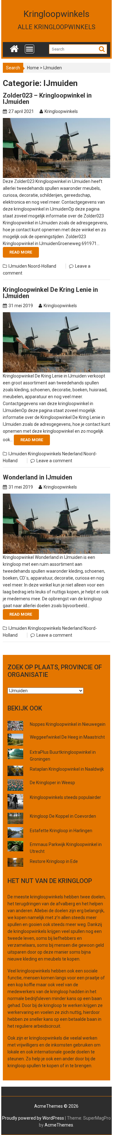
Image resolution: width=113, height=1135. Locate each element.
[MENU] (29, 49)
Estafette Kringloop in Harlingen (61, 830)
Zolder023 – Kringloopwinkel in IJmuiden (47, 98)
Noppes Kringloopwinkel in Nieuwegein (67, 724)
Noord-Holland (42, 266)
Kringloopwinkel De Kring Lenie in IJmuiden (50, 293)
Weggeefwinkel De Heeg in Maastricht (67, 737)
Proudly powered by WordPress (33, 1118)
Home (33, 67)
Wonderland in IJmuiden (37, 477)
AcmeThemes (59, 1124)
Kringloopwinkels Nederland (55, 453)
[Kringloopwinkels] (14, 47)
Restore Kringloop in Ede (54, 861)
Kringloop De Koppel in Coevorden (63, 816)
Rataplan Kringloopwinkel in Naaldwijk (67, 769)
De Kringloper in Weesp (52, 782)
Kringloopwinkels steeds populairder (65, 797)
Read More (20, 252)
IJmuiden (17, 266)
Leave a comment (54, 460)
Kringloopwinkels (56, 14)
